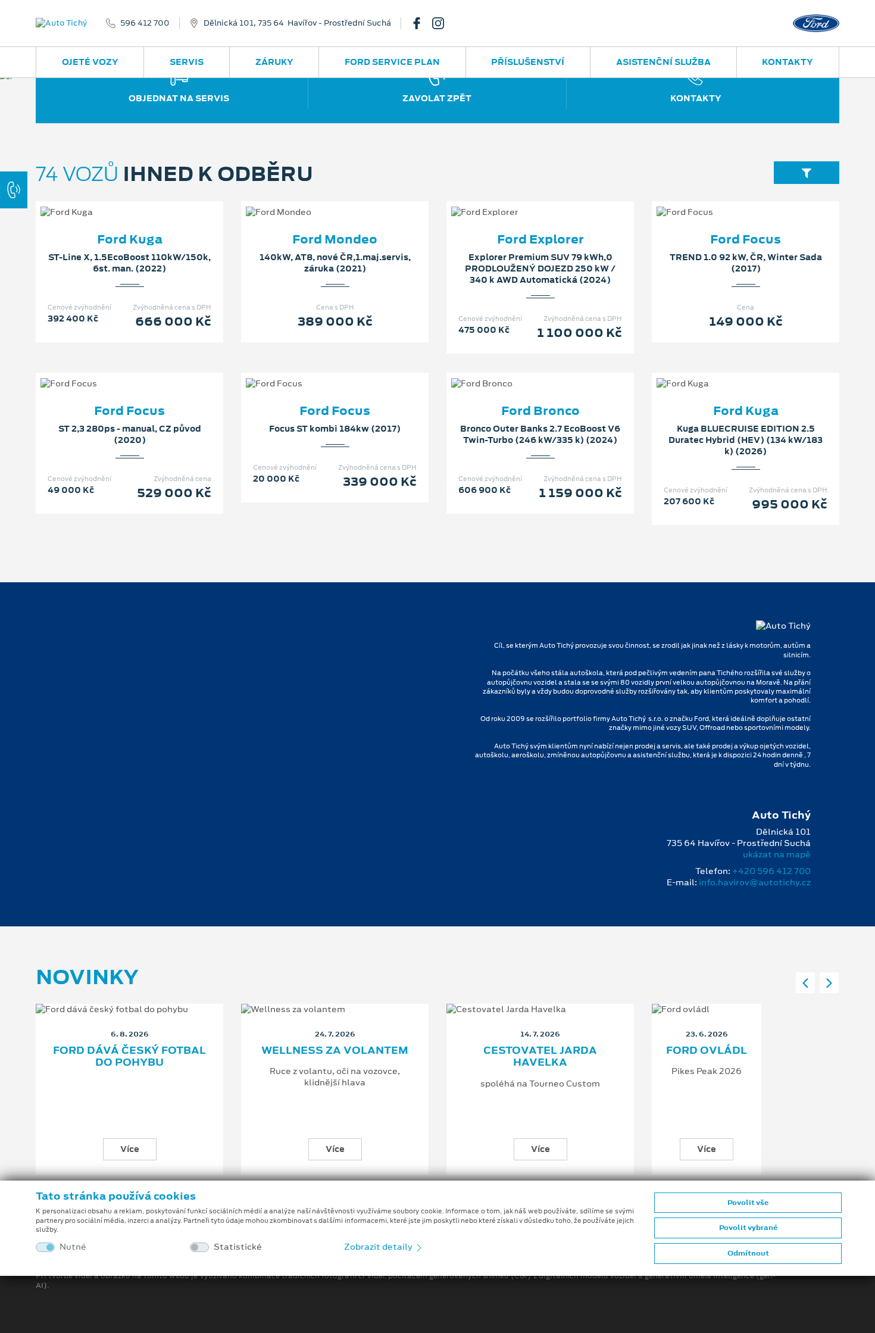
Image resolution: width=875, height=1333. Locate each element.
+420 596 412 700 (771, 871)
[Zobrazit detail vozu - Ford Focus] (726, 200)
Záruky (274, 62)
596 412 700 (145, 23)
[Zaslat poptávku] (149, 200)
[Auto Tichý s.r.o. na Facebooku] (421, 23)
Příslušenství (527, 62)
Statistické (238, 1247)
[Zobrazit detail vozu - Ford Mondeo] (316, 200)
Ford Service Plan (392, 62)
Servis (187, 62)
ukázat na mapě (777, 854)
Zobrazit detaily (379, 1247)
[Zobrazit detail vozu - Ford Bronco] (521, 371)
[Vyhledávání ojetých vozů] (806, 172)
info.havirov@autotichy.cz (755, 882)
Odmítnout (748, 1253)
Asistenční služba (663, 62)
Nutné (73, 1247)
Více (129, 1149)
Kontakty (787, 62)
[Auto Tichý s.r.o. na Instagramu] (443, 23)
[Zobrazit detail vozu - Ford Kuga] (110, 200)
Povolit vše (747, 1202)
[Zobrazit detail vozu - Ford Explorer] (521, 200)
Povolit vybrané (748, 1227)
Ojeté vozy (90, 62)
